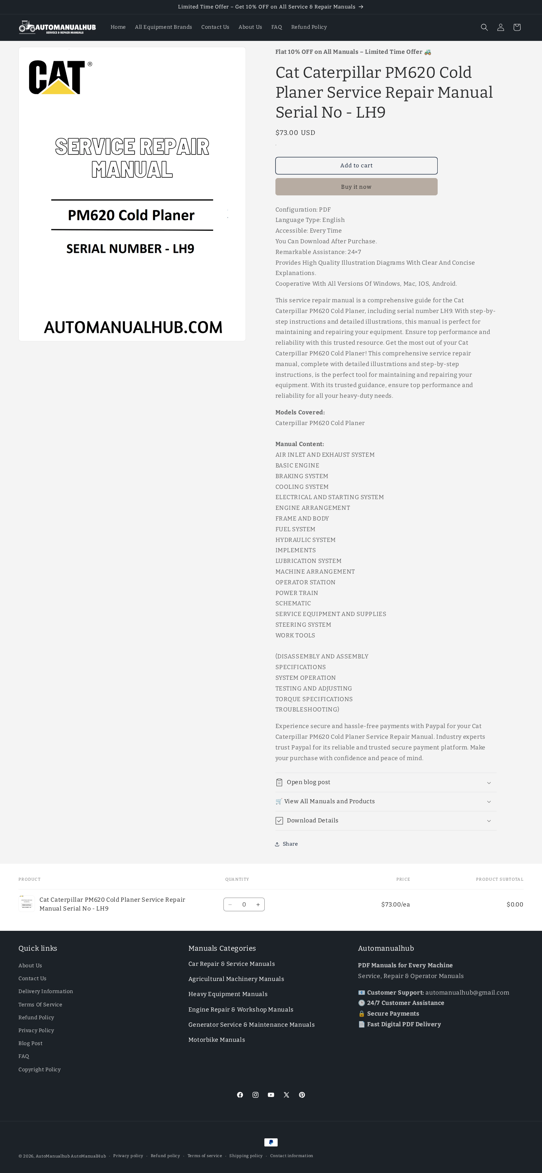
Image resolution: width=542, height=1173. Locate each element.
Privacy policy (128, 1155)
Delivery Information (45, 991)
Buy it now (356, 187)
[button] (484, 27)
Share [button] (290, 844)
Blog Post (30, 1043)
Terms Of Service (40, 1005)
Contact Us (32, 978)
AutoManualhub (53, 1156)
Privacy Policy (36, 1030)
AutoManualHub (88, 1156)
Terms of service (205, 1155)
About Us (30, 966)
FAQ (23, 1056)
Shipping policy (246, 1155)
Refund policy (165, 1155)
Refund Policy (36, 1017)
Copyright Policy (39, 1069)
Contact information (291, 1155)
